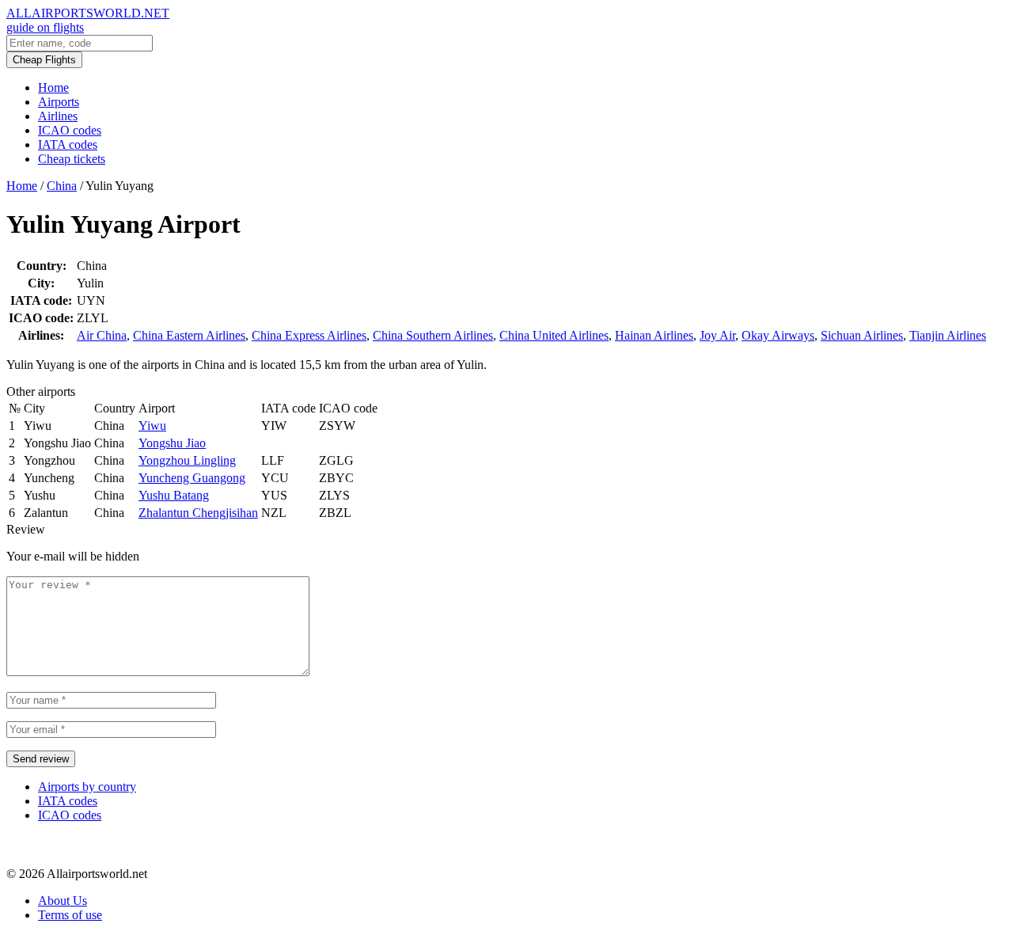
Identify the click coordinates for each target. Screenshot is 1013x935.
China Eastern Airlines (189, 335)
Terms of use (70, 915)
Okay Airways (778, 335)
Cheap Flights (44, 60)
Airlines (58, 116)
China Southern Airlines (433, 335)
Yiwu (152, 425)
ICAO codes (69, 130)
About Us (62, 900)
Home (53, 87)
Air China (102, 335)
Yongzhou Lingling (187, 460)
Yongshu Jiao (172, 443)
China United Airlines (554, 335)
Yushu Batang (173, 495)
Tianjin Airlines (947, 335)
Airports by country (87, 786)
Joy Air (717, 335)
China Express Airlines (309, 335)
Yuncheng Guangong (191, 478)
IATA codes (67, 144)
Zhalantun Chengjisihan (198, 512)
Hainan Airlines (654, 335)
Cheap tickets (71, 158)
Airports (58, 101)
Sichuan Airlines (862, 335)
